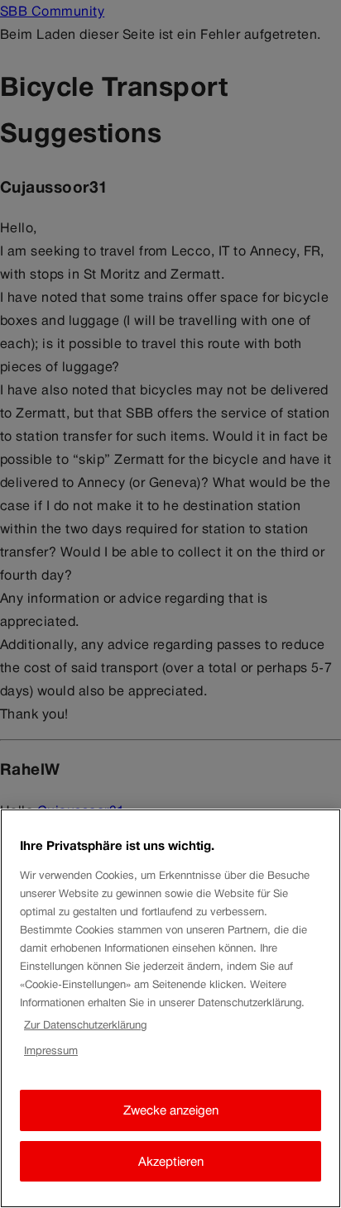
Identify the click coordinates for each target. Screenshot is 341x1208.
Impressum (51, 1050)
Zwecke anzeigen (171, 1110)
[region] (170, 1008)
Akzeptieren (171, 1161)
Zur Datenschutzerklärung (85, 1025)
